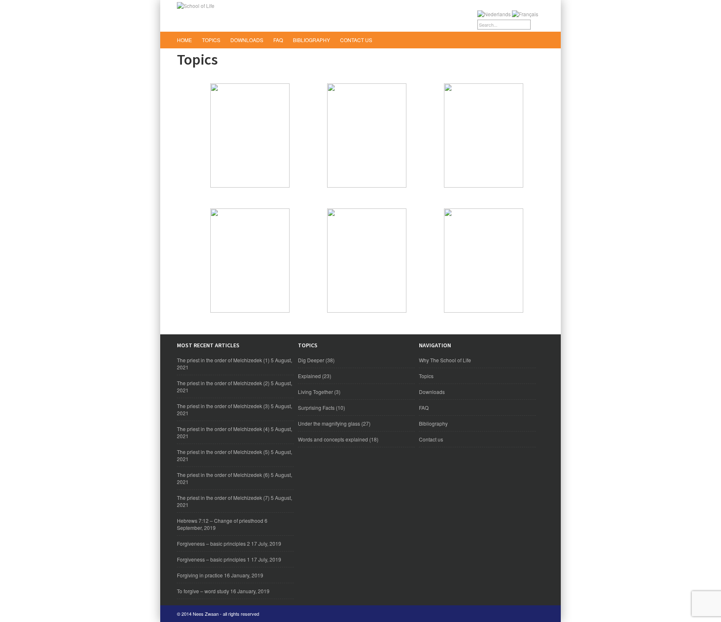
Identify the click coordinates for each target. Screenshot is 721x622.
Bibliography (311, 39)
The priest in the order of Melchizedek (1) (223, 360)
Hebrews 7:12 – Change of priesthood (220, 520)
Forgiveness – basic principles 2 (213, 543)
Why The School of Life (445, 360)
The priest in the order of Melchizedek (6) (223, 474)
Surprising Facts (316, 407)
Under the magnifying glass (329, 423)
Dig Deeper (311, 360)
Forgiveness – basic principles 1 (213, 559)
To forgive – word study (203, 590)
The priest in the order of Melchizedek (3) (223, 405)
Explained (309, 375)
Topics (211, 39)
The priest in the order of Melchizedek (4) (223, 428)
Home (184, 39)
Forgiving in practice (200, 575)
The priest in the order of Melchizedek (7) (223, 497)
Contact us (356, 39)
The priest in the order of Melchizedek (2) (223, 382)
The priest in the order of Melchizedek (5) (223, 451)
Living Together (315, 391)
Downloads (246, 39)
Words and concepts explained (333, 439)
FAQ (278, 39)
